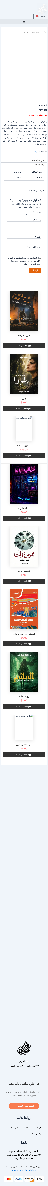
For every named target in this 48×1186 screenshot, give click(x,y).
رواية (37, 32)
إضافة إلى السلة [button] (22, 345)
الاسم (38, 237)
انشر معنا (15, 1127)
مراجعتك (35, 219)
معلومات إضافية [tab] (38, 160)
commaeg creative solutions (24, 1170)
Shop (26, 1127)
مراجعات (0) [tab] (40, 164)
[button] (24, 21)
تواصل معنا (36, 1133)
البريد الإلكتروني (34, 247)
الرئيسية (44, 32)
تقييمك (37, 212)
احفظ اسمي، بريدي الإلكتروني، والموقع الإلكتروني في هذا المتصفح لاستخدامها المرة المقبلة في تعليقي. (24, 261)
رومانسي (30, 32)
